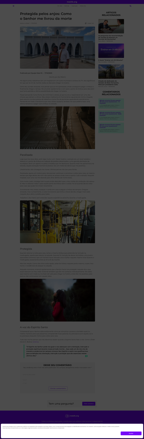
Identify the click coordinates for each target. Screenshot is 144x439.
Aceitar (131, 433)
